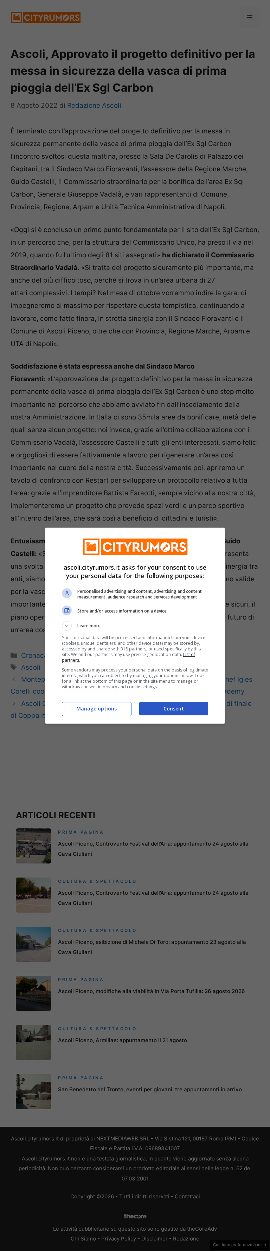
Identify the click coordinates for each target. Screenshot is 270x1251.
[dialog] (135, 626)
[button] (135, 626)
